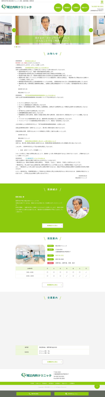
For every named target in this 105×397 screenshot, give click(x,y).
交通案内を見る (52, 362)
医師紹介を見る (52, 225)
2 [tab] (16, 46)
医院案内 (67, 7)
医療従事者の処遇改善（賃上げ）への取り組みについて (40, 141)
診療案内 (57, 383)
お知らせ (38, 383)
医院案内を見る (52, 284)
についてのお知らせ (35, 158)
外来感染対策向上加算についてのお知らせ (37, 67)
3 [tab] (18, 46)
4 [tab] (19, 46)
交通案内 (76, 7)
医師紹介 (58, 7)
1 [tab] (14, 46)
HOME (32, 383)
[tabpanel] (52, 30)
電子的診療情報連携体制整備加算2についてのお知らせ (40, 95)
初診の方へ (85, 7)
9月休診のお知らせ (30, 61)
